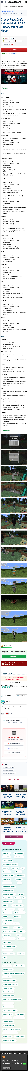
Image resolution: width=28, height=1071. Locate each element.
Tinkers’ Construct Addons (9, 1010)
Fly (23, 897)
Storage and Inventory (8, 938)
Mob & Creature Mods (9, 770)
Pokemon (5, 927)
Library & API (6, 853)
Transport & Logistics (8, 953)
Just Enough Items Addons (10, 1032)
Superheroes (21, 938)
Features (4, 53)
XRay (4, 957)
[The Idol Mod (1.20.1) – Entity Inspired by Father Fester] (7, 788)
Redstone (22, 931)
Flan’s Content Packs (8, 995)
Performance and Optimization (11, 924)
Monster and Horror (19, 912)
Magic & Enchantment (8, 909)
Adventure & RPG (19, 853)
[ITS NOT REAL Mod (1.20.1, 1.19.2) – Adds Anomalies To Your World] (20, 788)
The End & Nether (7, 950)
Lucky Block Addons (8, 1003)
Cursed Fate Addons (8, 988)
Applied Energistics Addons (10, 984)
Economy (17, 897)
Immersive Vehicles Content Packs (12, 999)
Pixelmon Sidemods (8, 991)
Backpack (5, 868)
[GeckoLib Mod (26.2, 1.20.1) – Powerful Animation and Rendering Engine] (7, 804)
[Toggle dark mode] (5, 2)
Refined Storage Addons (9, 1040)
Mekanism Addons (19, 1036)
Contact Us (5, 1053)
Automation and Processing (10, 864)
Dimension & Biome (8, 890)
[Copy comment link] (11, 713)
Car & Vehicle (6, 879)
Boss (23, 868)
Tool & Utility (21, 953)
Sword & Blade (7, 942)
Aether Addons (7, 1018)
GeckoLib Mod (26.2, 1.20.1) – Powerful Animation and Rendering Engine (7, 812)
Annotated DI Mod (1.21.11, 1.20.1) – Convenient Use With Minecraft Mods (20, 829)
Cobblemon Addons (19, 965)
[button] (7, 713)
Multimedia (17, 916)
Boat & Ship (15, 868)
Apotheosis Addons (8, 1021)
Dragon (21, 894)
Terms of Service (13, 1053)
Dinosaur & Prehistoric (8, 894)
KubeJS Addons (7, 1036)
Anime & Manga (19, 857)
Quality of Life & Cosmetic (9, 931)
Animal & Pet (6, 857)
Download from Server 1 (19, 677)
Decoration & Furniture (9, 886)
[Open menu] (2, 2)
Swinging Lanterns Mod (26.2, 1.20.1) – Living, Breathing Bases (20, 812)
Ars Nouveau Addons (8, 1025)
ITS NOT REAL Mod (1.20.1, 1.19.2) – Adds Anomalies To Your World (21, 796)
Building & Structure (8, 875)
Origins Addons (7, 977)
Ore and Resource (7, 920)
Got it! (7, 1068)
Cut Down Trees (7, 883)
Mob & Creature (7, 912)
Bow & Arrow (6, 871)
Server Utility (6, 935)
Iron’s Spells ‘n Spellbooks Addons (11, 1029)
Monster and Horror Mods (9, 773)
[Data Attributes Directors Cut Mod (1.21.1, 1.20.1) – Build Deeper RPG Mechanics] (7, 821)
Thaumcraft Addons (8, 1006)
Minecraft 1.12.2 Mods (9, 767)
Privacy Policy (22, 1053)
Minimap (21, 909)
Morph (5, 916)
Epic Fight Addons (7, 969)
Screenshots (13, 53)
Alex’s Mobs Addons (19, 1018)
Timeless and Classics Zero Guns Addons (13, 973)
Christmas (18, 879)
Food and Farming (7, 901)
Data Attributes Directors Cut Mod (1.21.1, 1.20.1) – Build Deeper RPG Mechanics (7, 829)
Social (18, 935)
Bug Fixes (18, 871)
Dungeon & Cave (7, 897)
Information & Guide (17, 905)
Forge (12, 44)
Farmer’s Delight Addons (9, 980)
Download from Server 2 (12, 679)
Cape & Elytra (20, 875)
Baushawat (19, 41)
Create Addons (7, 965)
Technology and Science (9, 946)
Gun (20, 901)
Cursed (19, 883)
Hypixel (5, 905)
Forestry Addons (20, 1014)
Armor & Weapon (7, 860)
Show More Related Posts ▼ (14, 837)
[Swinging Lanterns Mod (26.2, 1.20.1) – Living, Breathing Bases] (20, 804)
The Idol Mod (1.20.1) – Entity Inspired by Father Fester (7, 796)
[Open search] (26, 2)
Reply (2, 713)
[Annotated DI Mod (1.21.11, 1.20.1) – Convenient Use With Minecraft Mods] (20, 821)
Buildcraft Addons (7, 1014)
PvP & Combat (17, 927)
